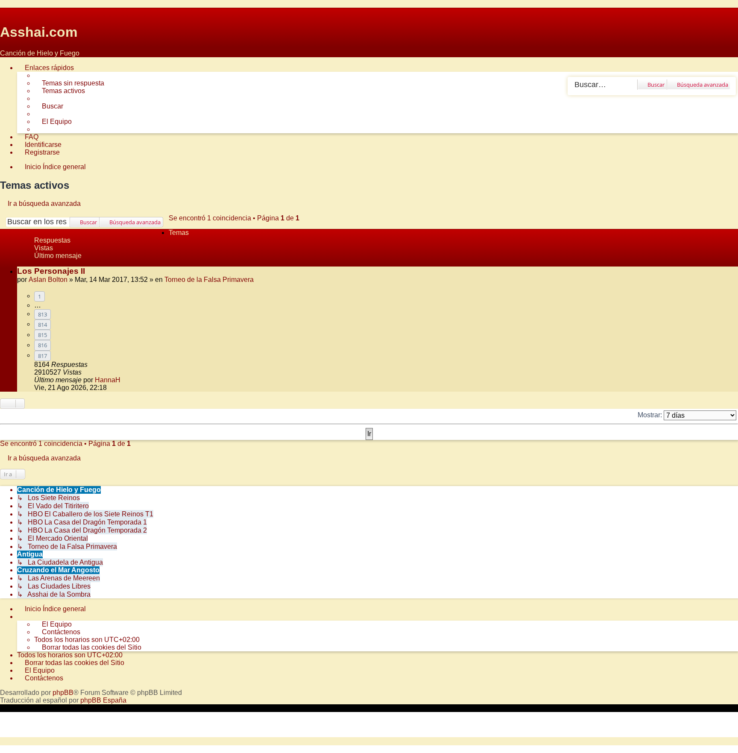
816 (42, 345)
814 (42, 324)
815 (42, 335)
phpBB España (103, 700)
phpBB (63, 692)
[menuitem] (69, 83)
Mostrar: (651, 415)
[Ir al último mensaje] (125, 380)
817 (42, 356)
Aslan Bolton (48, 279)
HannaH (107, 380)
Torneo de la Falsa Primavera (209, 279)
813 (42, 314)
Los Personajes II (51, 271)
